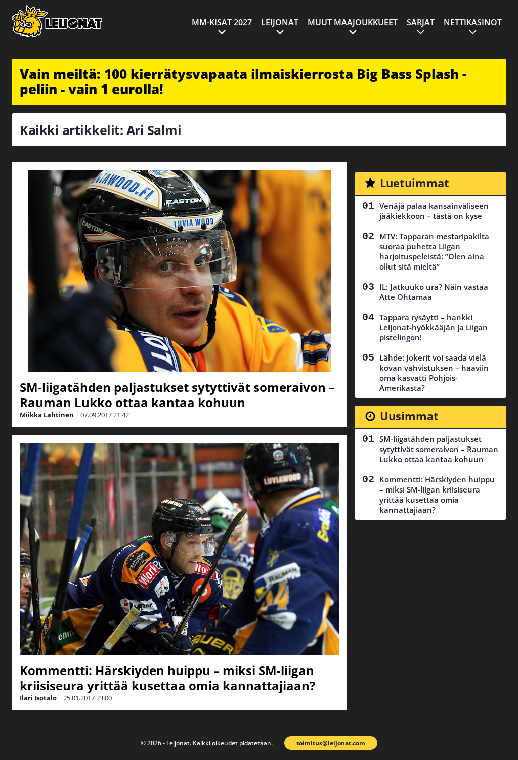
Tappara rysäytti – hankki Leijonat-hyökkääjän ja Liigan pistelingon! (433, 327)
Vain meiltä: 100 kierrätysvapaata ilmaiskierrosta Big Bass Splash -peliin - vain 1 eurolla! (243, 81)
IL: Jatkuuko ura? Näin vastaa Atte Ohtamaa (433, 292)
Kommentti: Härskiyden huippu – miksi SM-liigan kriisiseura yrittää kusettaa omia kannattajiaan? (167, 678)
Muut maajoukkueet (353, 22)
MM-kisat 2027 (222, 22)
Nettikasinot (473, 22)
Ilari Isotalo (38, 697)
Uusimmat (409, 415)
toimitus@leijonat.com (330, 743)
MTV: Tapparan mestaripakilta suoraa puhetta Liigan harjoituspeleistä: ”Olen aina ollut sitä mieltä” (434, 251)
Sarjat (421, 22)
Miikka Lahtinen (47, 414)
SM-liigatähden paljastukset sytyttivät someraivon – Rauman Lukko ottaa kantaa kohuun (177, 395)
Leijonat (279, 22)
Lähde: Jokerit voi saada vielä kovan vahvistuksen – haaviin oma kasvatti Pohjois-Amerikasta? (434, 372)
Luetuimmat (414, 182)
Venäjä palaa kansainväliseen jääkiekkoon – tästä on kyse (434, 211)
